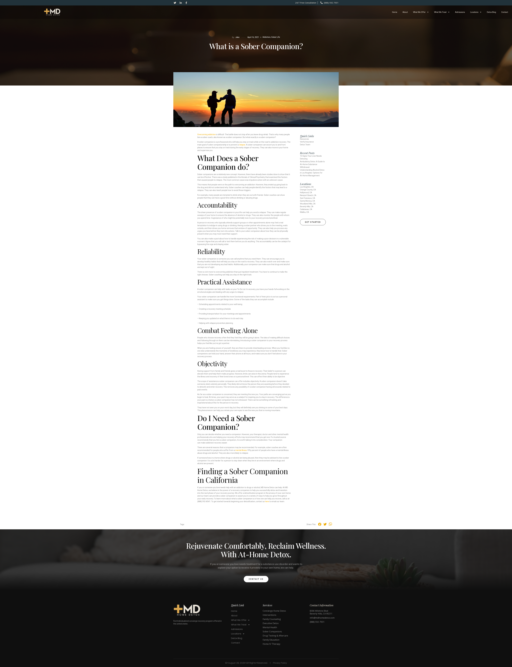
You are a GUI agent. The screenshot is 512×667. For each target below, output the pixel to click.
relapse (242, 145)
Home (394, 12)
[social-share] (319, 524)
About (405, 12)
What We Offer (419, 12)
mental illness (241, 450)
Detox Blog (491, 12)
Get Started (313, 222)
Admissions (460, 12)
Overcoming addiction (206, 134)
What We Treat (440, 12)
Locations (474, 12)
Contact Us (256, 579)
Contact (504, 12)
